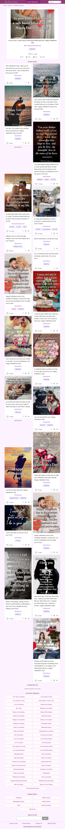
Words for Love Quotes (46, 784)
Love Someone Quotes (46, 746)
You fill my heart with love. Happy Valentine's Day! (17, 491)
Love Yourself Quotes (19, 750)
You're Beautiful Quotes (32, 788)
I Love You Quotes (19, 704)
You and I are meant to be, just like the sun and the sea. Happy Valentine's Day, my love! (17, 131)
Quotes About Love (46, 761)
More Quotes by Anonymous (32, 45)
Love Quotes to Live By (18, 746)
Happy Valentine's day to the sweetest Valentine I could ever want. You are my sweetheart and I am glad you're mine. (18, 299)
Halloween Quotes (46, 727)
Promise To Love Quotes (19, 761)
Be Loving (18, 708)
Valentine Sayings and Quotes (32, 689)
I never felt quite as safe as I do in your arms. (17, 534)
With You (46, 244)
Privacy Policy (26, 823)
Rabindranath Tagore (18, 801)
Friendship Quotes (46, 723)
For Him (12, 227)
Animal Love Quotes (46, 704)
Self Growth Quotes (18, 769)
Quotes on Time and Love (19, 765)
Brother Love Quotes (18, 716)
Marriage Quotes (18, 754)
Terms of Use (13, 823)
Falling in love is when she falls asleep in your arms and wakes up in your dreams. (18, 238)
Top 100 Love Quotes (19, 697)
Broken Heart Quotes (46, 712)
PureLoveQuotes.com (18, 224)
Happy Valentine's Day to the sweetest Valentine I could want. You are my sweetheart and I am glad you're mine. (46, 538)
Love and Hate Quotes (46, 750)
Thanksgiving (46, 773)
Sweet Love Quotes (18, 773)
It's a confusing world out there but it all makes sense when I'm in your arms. (46, 256)
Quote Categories (33, 2)
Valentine (32, 49)
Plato (18, 805)
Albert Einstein (46, 801)
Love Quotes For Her (18, 700)
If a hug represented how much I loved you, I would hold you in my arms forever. (45, 221)
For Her (18, 540)
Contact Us (39, 823)
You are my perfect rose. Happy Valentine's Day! (44, 418)
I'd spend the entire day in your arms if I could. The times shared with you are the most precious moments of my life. (18, 217)
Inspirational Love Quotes (46, 731)
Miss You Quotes (46, 754)
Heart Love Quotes (18, 731)
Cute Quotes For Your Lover (46, 700)
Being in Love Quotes (19, 712)
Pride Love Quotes (46, 758)
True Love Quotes (46, 777)
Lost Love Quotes (19, 739)
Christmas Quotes (46, 716)
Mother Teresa (46, 797)
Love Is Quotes (18, 742)
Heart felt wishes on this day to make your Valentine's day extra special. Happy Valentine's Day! (46, 477)
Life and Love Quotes (46, 735)
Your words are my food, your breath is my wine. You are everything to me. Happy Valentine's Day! (18, 361)
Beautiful (39, 179)
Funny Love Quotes (18, 727)
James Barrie (47, 176)
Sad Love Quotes (46, 765)
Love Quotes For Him (46, 697)
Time (24, 227)
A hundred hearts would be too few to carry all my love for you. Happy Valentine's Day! (46, 371)
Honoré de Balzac (46, 805)
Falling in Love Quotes (19, 719)
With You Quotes (18, 784)
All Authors (19, 797)
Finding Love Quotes (18, 723)
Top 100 (53, 179)
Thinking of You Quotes (18, 777)
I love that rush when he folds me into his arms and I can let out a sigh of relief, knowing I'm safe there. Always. (18, 404)
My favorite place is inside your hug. (46, 239)
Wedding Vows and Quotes (46, 780)
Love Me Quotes (46, 742)
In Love (19, 227)
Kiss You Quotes (18, 735)
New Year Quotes (19, 758)
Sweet (46, 179)
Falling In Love (18, 246)
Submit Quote (51, 823)
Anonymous (18, 75)
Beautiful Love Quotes (46, 708)
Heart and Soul (14, 498)
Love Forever (46, 229)
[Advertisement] (18, 160)
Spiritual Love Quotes (46, 769)
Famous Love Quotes (46, 719)
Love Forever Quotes (46, 739)
